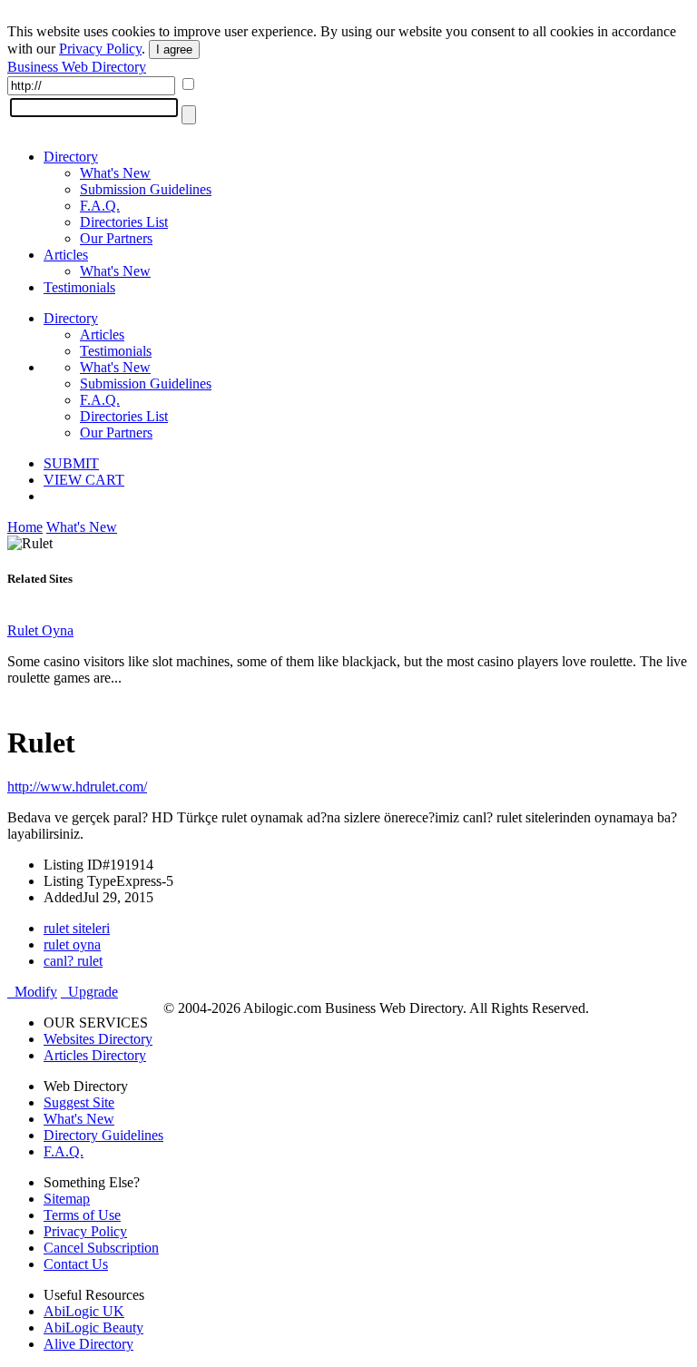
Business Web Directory (76, 66)
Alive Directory (88, 1344)
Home (25, 527)
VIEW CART (84, 479)
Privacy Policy (100, 48)
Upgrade (89, 991)
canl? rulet (73, 961)
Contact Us (76, 1264)
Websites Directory (98, 1039)
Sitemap (67, 1198)
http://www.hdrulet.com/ (77, 786)
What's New (115, 173)
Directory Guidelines (103, 1135)
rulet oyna (72, 944)
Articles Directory (95, 1055)
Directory (71, 156)
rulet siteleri (77, 928)
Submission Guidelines (145, 189)
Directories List (124, 222)
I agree (174, 49)
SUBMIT (71, 463)
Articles (66, 254)
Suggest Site (79, 1102)
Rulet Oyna (40, 630)
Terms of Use (82, 1215)
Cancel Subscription (101, 1247)
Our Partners (116, 238)
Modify (32, 991)
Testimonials (79, 287)
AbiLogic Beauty (93, 1327)
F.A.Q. (100, 205)
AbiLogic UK (84, 1311)
